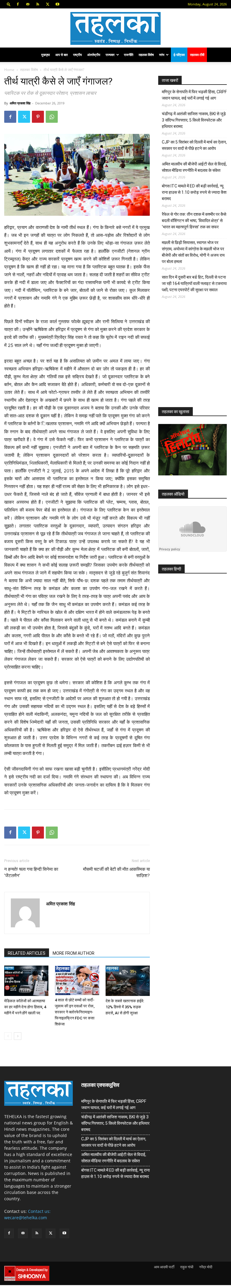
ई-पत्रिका (179, 54)
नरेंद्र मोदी (205, 1266)
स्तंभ (161, 54)
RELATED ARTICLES (26, 953)
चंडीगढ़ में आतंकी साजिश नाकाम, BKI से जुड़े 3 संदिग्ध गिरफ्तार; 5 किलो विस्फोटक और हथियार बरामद (194, 120)
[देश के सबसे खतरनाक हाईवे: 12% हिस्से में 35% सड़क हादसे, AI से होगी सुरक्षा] (128, 981)
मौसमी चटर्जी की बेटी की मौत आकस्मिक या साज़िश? (116, 872)
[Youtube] (57, 4)
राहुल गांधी (186, 1266)
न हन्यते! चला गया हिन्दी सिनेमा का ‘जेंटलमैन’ (31, 872)
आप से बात (61, 54)
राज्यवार (110, 54)
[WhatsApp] (52, 117)
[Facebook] (17, 4)
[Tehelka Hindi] (115, 28)
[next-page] (17, 1036)
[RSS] (37, 4)
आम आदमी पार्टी (164, 1266)
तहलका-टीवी (197, 54)
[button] (8, 4)
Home (9, 69)
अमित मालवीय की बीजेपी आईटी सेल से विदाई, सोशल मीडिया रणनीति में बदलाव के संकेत (194, 167)
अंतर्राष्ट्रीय (93, 54)
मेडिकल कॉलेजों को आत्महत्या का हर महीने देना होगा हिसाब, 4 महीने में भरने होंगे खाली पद (25, 1007)
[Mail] (27, 4)
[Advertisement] (194, 358)
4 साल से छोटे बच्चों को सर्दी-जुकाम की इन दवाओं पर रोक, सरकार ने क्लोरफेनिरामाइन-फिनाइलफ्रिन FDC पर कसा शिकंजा (74, 1012)
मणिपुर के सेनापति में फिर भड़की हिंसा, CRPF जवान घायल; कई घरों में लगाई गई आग (194, 94)
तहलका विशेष (146, 54)
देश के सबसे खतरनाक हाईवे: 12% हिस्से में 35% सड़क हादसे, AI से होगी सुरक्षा (125, 1007)
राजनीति (128, 54)
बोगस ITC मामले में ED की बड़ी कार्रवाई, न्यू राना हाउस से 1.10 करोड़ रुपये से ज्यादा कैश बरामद (194, 192)
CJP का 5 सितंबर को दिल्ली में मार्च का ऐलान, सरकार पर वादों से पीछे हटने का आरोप (194, 145)
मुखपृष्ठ (45, 54)
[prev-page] (8, 1036)
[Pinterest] (38, 117)
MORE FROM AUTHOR (73, 953)
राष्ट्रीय (77, 54)
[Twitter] (47, 4)
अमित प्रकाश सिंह (20, 103)
